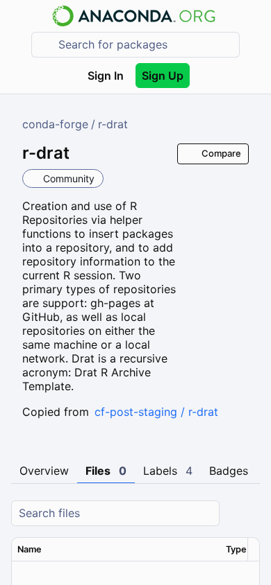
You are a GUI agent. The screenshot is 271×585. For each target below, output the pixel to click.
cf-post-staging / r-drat (156, 412)
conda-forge (55, 124)
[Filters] (247, 513)
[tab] (44, 471)
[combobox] (145, 45)
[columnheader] (116, 549)
